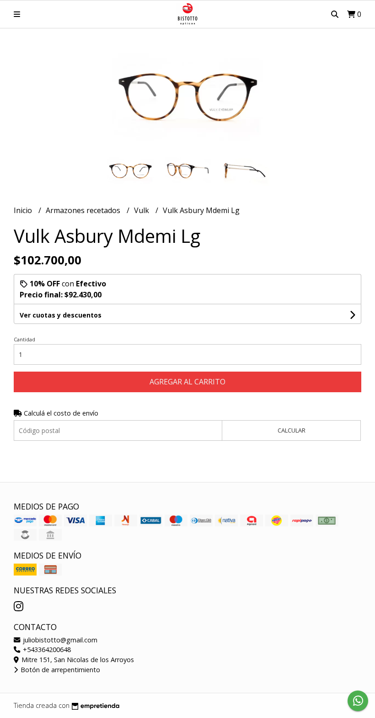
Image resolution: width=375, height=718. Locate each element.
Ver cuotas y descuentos (61, 315)
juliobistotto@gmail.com (59, 640)
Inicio (24, 210)
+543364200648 (46, 649)
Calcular (291, 430)
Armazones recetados (84, 210)
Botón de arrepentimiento (59, 669)
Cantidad (24, 339)
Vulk (142, 210)
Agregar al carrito (187, 382)
